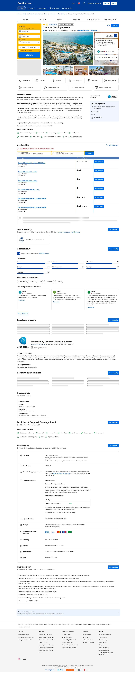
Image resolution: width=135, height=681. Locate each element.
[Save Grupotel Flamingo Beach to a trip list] (108, 25)
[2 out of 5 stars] (44, 24)
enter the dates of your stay (61, 532)
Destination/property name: (26, 28)
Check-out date (22, 39)
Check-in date (22, 34)
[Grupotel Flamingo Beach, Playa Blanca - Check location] (44, 30)
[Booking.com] (24, 3)
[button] (29, 47)
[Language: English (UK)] (79, 3)
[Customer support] (84, 3)
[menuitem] (21, 8)
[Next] (116, 48)
